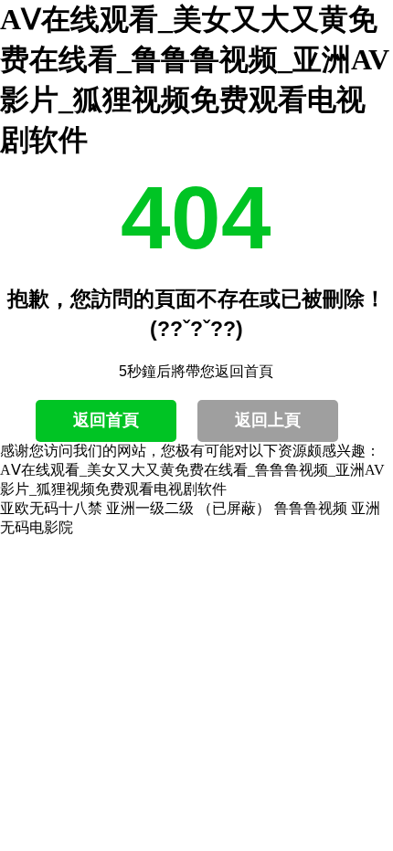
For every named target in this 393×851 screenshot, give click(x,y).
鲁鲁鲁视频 (310, 508)
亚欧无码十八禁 (51, 508)
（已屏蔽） (234, 508)
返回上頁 (268, 420)
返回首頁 (106, 420)
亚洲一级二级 (150, 508)
